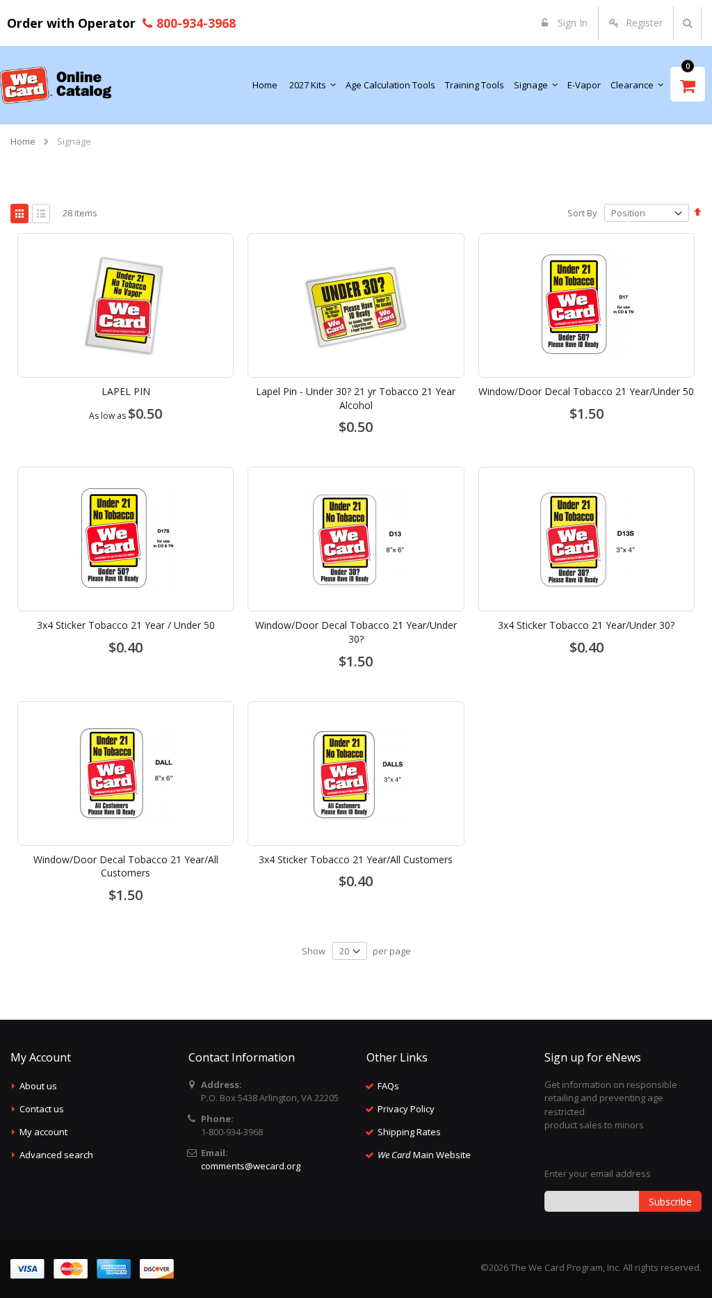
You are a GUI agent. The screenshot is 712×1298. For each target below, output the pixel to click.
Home (22, 141)
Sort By (582, 213)
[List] (41, 213)
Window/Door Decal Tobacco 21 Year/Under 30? (356, 632)
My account (43, 1131)
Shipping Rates (409, 1131)
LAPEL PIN (126, 391)
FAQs (388, 1086)
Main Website (424, 1154)
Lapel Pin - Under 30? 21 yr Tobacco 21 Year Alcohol (355, 398)
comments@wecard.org (250, 1166)
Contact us (41, 1109)
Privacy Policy (406, 1109)
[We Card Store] (55, 85)
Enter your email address (597, 1173)
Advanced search (56, 1154)
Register (644, 22)
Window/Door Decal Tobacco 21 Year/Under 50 (586, 391)
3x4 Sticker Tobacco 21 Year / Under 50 (126, 625)
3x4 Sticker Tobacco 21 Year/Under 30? (586, 625)
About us (38, 1086)
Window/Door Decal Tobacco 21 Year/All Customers (125, 866)
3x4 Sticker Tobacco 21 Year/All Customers (356, 859)
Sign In (571, 22)
